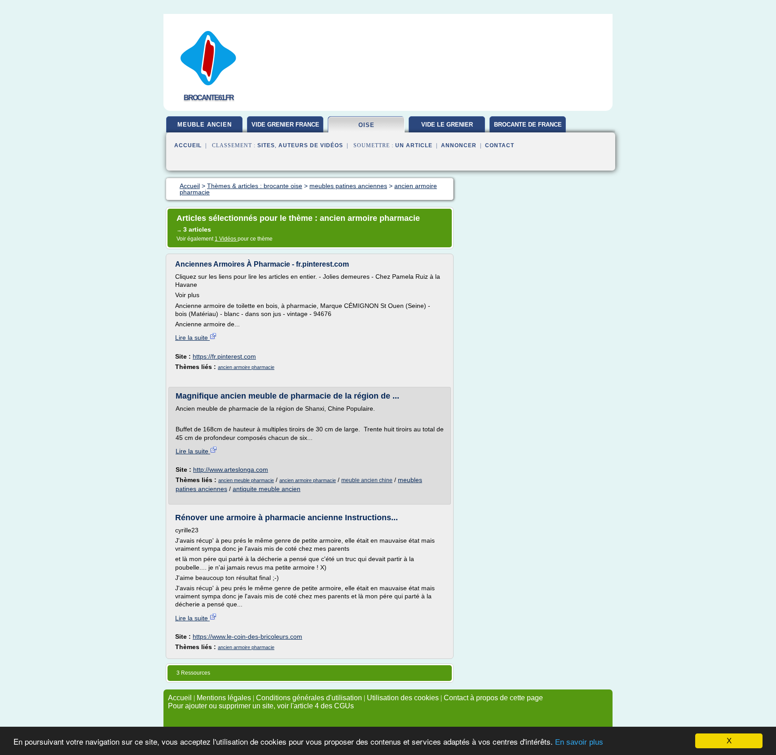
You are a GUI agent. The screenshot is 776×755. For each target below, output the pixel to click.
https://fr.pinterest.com (224, 356)
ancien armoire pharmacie (246, 367)
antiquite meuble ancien (266, 488)
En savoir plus (579, 742)
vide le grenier (447, 124)
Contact (499, 145)
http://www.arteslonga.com (230, 469)
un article (413, 145)
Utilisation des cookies (403, 698)
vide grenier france (285, 124)
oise (366, 125)
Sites (266, 145)
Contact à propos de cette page (493, 698)
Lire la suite (192, 337)
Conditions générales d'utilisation (309, 698)
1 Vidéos (226, 239)
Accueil (188, 145)
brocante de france (528, 124)
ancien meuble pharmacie (246, 480)
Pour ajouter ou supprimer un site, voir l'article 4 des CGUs (261, 706)
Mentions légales (224, 698)
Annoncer (458, 145)
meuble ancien (204, 124)
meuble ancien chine (366, 480)
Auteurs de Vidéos (310, 145)
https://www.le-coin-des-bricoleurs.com (247, 636)
